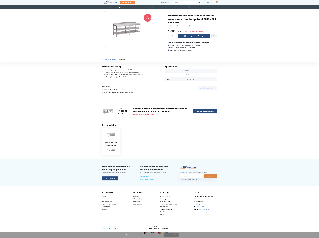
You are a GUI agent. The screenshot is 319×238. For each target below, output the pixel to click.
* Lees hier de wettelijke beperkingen (189, 179)
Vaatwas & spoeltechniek (177, 7)
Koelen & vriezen (107, 7)
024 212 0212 (144, 177)
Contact (104, 209)
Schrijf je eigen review (208, 88)
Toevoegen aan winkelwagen (195, 36)
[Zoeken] (199, 2)
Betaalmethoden (107, 201)
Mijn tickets (136, 201)
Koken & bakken (132, 7)
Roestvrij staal (162, 7)
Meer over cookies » (187, 235)
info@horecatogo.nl (147, 180)
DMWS (166, 227)
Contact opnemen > (110, 178)
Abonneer (210, 176)
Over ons (104, 196)
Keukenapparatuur (120, 7)
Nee (175, 235)
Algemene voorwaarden (109, 204)
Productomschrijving (109, 59)
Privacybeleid (106, 206)
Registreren (136, 196)
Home (104, 12)
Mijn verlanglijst (137, 204)
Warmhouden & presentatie (147, 7)
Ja (167, 235)
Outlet (196, 7)
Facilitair (189, 7)
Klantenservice (164, 2)
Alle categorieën (127, 2)
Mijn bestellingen (138, 199)
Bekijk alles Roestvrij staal (182, 26)
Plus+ (170, 227)
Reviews (122, 59)
